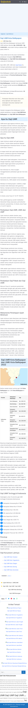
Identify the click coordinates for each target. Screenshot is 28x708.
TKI (25, 700)
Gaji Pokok (19, 65)
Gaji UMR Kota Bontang (15, 589)
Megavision (25, 698)
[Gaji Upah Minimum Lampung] (14, 656)
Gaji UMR (18, 586)
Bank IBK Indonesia (10, 683)
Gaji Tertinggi (19, 692)
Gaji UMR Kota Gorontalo (11, 570)
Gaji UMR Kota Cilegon (10, 563)
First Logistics (14, 692)
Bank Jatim (5, 685)
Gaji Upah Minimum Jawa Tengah (14, 624)
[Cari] (23, 672)
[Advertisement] (14, 18)
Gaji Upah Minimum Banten (14, 652)
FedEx (10, 692)
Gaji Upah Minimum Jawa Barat (14, 645)
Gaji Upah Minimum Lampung (14, 659)
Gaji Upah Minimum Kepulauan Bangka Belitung (14, 666)
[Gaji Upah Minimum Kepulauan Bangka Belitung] (14, 663)
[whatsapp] (17, 599)
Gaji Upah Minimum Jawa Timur (14, 631)
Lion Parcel (14, 698)
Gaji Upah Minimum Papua (14, 611)
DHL (4, 692)
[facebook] (6, 599)
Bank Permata (2, 689)
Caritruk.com (25, 689)
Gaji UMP (11, 586)
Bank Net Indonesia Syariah (20, 685)
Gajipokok (3, 33)
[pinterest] (11, 599)
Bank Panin (16, 687)
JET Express (10, 698)
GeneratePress (14, 706)
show (9, 575)
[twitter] (8, 599)
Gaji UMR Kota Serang (10, 566)
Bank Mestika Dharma (11, 685)
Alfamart (1, 679)
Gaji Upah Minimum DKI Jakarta (14, 638)
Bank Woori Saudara (18, 689)
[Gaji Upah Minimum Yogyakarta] (14, 615)
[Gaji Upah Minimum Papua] (14, 608)
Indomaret (5, 698)
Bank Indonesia (17, 683)
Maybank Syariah (20, 698)
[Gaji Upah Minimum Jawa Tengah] (14, 621)
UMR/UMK (15, 582)
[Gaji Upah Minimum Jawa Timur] (14, 628)
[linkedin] (14, 599)
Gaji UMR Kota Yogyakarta (11, 560)
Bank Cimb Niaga (15, 681)
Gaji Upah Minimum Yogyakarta (14, 617)
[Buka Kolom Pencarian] (20, 2)
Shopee (18, 700)
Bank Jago (22, 683)
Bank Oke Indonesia (10, 687)
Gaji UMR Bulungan (15, 593)
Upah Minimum (9, 33)
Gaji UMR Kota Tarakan (10, 557)
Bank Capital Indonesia (7, 681)
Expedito (7, 692)
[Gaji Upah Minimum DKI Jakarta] (14, 635)
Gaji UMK (5, 586)
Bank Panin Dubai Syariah (23, 687)
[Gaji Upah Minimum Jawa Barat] (14, 642)
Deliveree (1, 692)
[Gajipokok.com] (6, 2)
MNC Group (2, 700)
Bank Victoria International (10, 689)
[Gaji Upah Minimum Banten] (14, 649)
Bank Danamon (21, 681)
